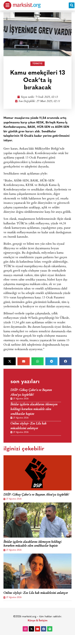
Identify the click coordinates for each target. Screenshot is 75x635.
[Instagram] (25, 628)
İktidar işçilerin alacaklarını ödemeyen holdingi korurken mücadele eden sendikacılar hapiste (33, 409)
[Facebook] (43, 628)
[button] (71, 5)
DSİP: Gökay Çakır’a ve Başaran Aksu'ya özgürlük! (31, 392)
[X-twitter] (31, 628)
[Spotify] (49, 628)
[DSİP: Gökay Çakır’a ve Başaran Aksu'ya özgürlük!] (37, 472)
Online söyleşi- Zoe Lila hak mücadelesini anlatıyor (28, 426)
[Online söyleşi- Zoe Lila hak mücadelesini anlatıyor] (37, 571)
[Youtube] (37, 628)
